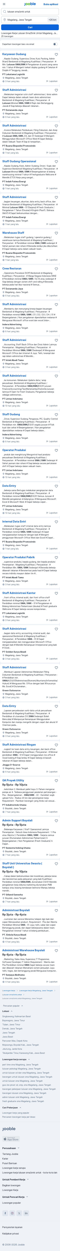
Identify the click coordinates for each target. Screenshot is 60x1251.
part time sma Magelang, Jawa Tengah (20, 1064)
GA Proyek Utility (13, 780)
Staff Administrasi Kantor (19, 592)
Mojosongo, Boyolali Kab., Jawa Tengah (20, 1045)
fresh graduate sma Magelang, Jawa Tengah (23, 1101)
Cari (30, 27)
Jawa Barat (7, 1036)
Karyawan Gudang (14, 54)
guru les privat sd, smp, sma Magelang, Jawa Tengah (26, 1085)
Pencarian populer (11, 1006)
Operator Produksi (14, 450)
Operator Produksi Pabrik (18, 557)
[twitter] (19, 1213)
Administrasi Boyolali (16, 910)
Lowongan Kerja (10, 1190)
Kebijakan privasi (10, 1233)
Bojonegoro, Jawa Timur (13, 1020)
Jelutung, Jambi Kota (12, 1049)
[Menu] (4, 4)
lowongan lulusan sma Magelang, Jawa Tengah (24, 1093)
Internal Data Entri (14, 521)
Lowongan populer (11, 1202)
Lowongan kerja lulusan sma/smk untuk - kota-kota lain (29, 1172)
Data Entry (9, 485)
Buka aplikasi (51, 4)
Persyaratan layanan (12, 1227)
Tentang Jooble (10, 1154)
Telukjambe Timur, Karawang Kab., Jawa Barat (23, 1053)
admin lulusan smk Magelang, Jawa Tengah (22, 1097)
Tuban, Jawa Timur (11, 1024)
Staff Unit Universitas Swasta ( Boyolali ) (22, 865)
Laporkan (53, 81)
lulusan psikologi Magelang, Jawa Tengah (21, 1068)
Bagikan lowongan (11, 1185)
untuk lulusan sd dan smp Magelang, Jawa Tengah (25, 1072)
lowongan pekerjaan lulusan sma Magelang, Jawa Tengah (29, 1089)
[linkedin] (26, 1213)
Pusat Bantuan (9, 1163)
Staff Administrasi (14, 89)
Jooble (21, 1244)
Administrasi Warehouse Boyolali (23, 950)
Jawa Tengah (8, 1032)
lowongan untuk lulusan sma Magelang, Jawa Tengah (27, 1077)
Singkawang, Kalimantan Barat (16, 1016)
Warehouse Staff (13, 232)
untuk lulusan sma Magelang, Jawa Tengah (22, 1081)
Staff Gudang (11, 414)
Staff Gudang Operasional (19, 161)
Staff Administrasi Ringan (19, 744)
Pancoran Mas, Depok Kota (14, 1041)
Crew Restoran (11, 268)
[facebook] (5, 1213)
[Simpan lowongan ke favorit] (56, 54)
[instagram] (12, 1213)
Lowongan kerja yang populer (15, 1113)
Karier (5, 1158)
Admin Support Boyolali (17, 820)
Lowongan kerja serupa (13, 1167)
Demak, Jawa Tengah (12, 1028)
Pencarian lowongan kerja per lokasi (18, 1117)
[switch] (55, 44)
